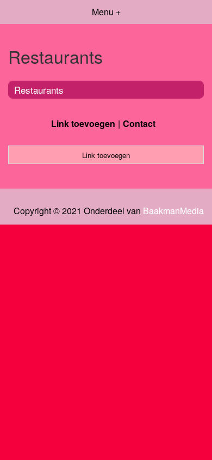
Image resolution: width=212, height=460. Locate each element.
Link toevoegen (83, 123)
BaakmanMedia (173, 210)
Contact (139, 123)
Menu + (106, 11)
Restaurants (39, 89)
